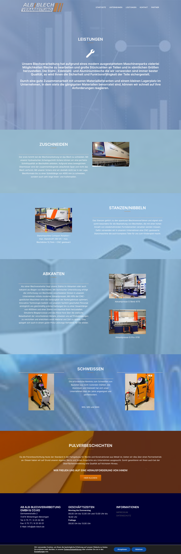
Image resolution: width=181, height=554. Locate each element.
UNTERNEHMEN (115, 7)
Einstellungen (39, 552)
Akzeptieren (122, 549)
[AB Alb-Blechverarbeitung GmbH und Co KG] (42, 7)
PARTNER (155, 7)
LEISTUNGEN (131, 7)
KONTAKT (144, 7)
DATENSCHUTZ (123, 515)
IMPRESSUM (122, 512)
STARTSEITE (101, 7)
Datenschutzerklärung (72, 549)
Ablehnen (139, 549)
